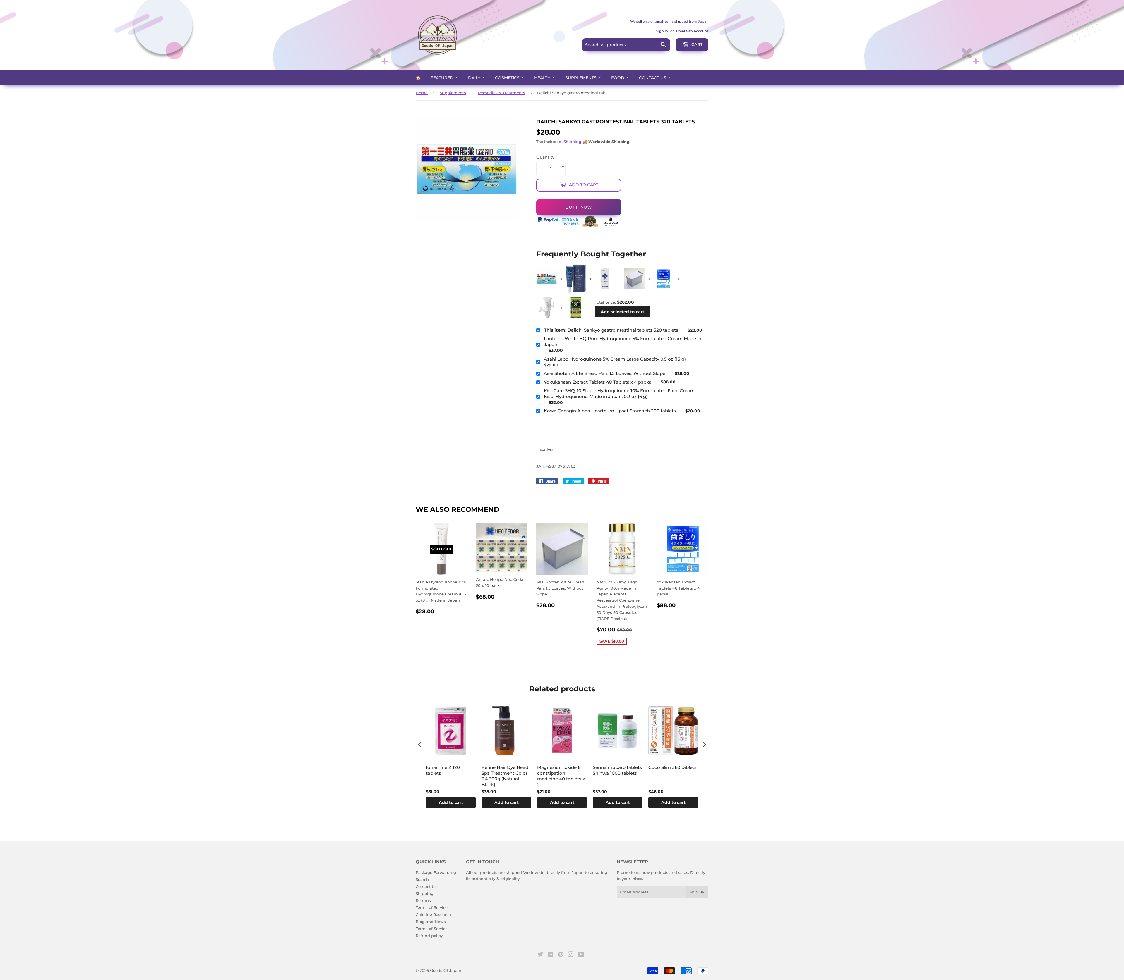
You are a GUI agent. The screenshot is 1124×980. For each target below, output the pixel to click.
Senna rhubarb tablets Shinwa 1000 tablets (617, 770)
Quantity (545, 157)
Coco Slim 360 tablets (672, 767)
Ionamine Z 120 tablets (443, 770)
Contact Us (653, 77)
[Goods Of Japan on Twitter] (540, 955)
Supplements (581, 77)
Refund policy (429, 935)
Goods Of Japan (445, 970)
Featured (443, 77)
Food (618, 77)
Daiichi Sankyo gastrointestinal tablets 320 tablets (611, 330)
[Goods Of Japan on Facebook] (550, 955)
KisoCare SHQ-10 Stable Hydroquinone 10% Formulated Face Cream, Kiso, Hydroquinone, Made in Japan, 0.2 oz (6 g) (619, 393)
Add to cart (451, 802)
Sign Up (697, 892)
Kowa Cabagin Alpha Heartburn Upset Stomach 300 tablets (610, 411)
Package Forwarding (436, 872)
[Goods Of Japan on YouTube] (581, 955)
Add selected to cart (622, 311)
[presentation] (420, 744)
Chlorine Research (433, 914)
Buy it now (579, 207)
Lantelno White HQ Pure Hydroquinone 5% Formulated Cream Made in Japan (622, 341)
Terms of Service (432, 907)
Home (422, 92)
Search (422, 879)
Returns (423, 900)
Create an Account (692, 31)
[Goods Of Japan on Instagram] (571, 955)
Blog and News (431, 921)
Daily (475, 77)
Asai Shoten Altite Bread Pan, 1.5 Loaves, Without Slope (604, 373)
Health (543, 77)
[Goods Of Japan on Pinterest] (561, 955)
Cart (696, 44)
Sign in (662, 31)
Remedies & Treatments (501, 92)
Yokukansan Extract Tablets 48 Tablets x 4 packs (597, 382)
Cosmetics (508, 77)
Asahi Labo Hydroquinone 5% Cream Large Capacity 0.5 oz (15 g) (615, 359)
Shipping (572, 141)
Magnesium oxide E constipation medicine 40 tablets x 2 (561, 775)
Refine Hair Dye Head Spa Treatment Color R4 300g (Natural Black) (505, 775)
